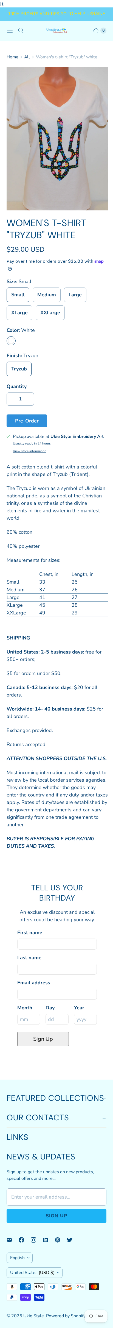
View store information (29, 451)
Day (50, 1007)
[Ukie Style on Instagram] (37, 1240)
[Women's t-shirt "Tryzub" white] (57, 138)
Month (24, 1007)
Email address (33, 982)
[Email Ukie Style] (13, 1240)
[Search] (20, 30)
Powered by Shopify (66, 1316)
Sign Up (43, 1039)
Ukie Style (33, 1316)
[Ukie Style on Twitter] (73, 1240)
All (27, 57)
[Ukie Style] (56, 31)
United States (32, 1273)
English (17, 1258)
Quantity (17, 386)
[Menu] (9, 30)
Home (12, 57)
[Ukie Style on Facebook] (25, 1240)
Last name (29, 957)
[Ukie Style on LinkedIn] (49, 1240)
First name (29, 932)
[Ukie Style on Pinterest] (61, 1240)
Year (79, 1007)
